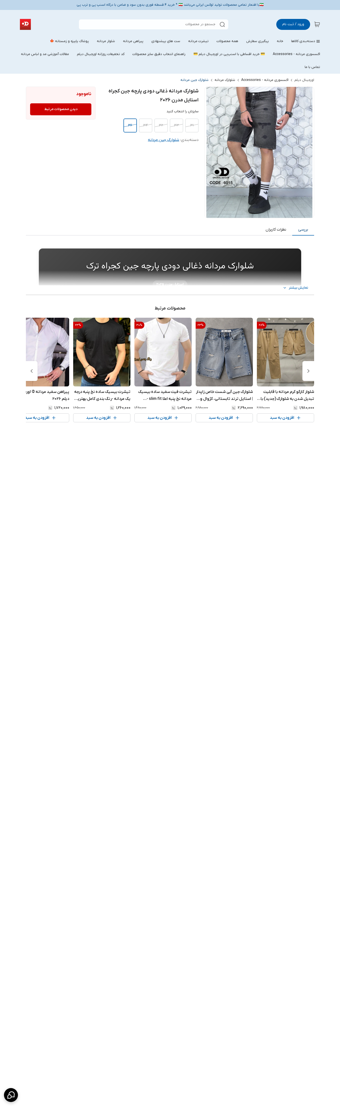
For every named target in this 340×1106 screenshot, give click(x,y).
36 (130, 125)
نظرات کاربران (276, 229)
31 (192, 125)
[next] (32, 371)
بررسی (303, 229)
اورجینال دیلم (304, 80)
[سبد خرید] (317, 24)
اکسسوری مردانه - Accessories (264, 80)
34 (145, 125)
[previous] (308, 371)
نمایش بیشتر (298, 287)
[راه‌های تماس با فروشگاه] (11, 1095)
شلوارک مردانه (225, 80)
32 (161, 125)
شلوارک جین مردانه (194, 80)
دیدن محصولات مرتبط (60, 109)
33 (176, 125)
